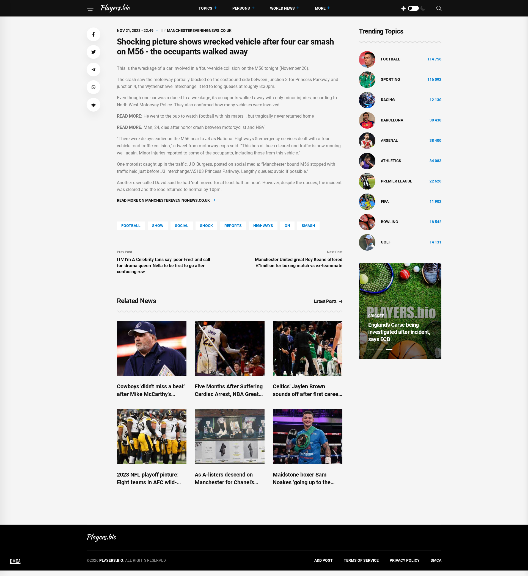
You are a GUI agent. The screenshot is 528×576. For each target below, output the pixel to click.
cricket (375, 316)
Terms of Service (361, 560)
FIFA (385, 201)
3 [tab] (389, 349)
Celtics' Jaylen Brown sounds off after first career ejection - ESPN (306, 394)
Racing (388, 100)
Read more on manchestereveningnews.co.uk (164, 200)
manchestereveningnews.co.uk (199, 30)
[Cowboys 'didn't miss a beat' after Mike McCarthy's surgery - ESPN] (151, 348)
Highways (263, 225)
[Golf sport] (367, 242)
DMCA (436, 560)
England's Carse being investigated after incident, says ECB (398, 332)
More (320, 8)
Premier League (396, 181)
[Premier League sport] (367, 181)
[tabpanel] (400, 311)
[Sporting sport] (367, 79)
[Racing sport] (367, 100)
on (287, 225)
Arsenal (389, 140)
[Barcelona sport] (367, 120)
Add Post (323, 560)
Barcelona (392, 120)
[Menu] (90, 8)
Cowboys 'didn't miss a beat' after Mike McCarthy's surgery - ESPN (151, 394)
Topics (205, 8)
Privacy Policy (405, 560)
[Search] (438, 8)
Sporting (390, 79)
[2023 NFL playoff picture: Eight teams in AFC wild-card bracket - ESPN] (151, 436)
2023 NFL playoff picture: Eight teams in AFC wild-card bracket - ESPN (148, 482)
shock (206, 225)
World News (282, 8)
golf (386, 242)
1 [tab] (370, 349)
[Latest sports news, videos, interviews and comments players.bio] (115, 8)
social (181, 225)
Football (131, 225)
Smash (308, 225)
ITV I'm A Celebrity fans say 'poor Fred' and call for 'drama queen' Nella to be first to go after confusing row (163, 265)
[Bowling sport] (367, 222)
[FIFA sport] (367, 201)
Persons (241, 8)
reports (233, 225)
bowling (389, 222)
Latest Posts (325, 301)
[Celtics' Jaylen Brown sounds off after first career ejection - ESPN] (307, 348)
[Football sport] (367, 59)
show (157, 225)
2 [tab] (379, 349)
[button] (93, 34)
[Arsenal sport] (367, 140)
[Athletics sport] (367, 161)
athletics (391, 161)
